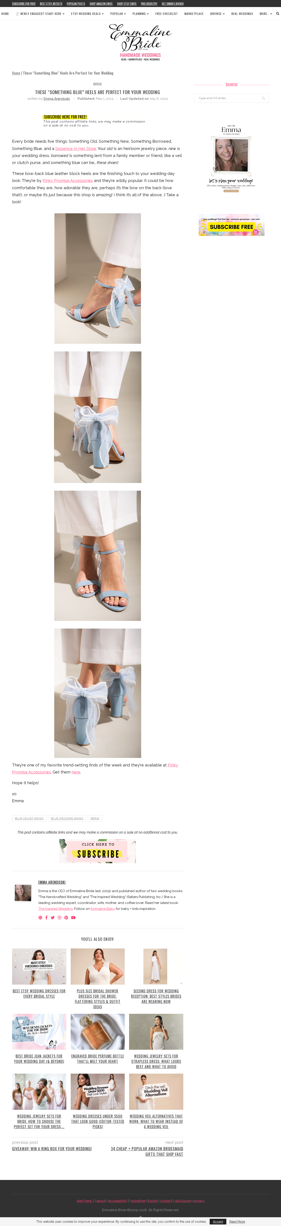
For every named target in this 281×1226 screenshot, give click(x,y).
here (76, 772)
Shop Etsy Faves (127, 3)
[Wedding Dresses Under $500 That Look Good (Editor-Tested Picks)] (98, 1092)
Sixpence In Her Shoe (75, 148)
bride (97, 84)
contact (166, 1201)
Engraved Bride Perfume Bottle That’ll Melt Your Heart (97, 1058)
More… (264, 13)
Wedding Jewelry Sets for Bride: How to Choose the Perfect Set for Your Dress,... (39, 1121)
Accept (218, 1221)
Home (5, 13)
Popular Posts (76, 3)
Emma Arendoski (57, 99)
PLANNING (139, 13)
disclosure (183, 1201)
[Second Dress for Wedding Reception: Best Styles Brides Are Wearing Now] (156, 966)
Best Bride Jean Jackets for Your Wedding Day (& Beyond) (39, 1058)
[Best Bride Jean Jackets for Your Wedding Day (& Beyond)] (39, 1032)
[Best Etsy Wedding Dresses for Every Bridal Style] (39, 966)
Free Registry (149, 3)
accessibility (117, 1201)
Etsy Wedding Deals (86, 13)
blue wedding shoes (67, 818)
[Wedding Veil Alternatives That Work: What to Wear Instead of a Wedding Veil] (156, 1092)
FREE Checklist (166, 13)
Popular (116, 13)
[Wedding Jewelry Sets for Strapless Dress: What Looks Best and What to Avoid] (156, 1032)
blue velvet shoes (29, 818)
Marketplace (194, 13)
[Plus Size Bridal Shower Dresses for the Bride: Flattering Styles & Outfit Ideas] (98, 966)
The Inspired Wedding (55, 909)
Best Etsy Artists (51, 3)
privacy (199, 1201)
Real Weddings (242, 13)
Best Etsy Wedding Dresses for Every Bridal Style (39, 993)
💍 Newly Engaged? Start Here (38, 13)
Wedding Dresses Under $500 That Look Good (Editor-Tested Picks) (97, 1121)
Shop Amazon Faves (101, 3)
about (101, 1201)
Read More (237, 1221)
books (153, 1201)
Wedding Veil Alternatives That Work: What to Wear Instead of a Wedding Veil (156, 1121)
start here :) (85, 1201)
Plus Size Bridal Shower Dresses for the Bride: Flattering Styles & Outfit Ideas (98, 998)
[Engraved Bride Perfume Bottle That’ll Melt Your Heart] (98, 1032)
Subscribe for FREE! (24, 3)
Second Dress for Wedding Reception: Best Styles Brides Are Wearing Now (156, 996)
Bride (95, 818)
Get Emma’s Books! (173, 3)
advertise (138, 1201)
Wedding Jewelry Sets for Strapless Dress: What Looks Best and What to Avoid (156, 1061)
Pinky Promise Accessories (68, 180)
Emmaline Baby (103, 909)
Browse (216, 13)
